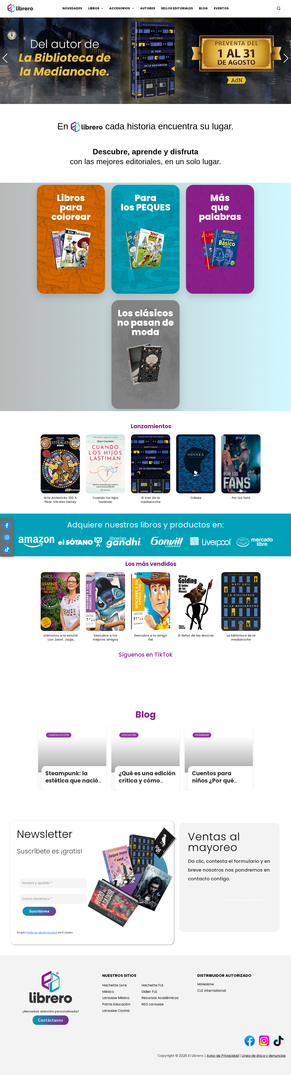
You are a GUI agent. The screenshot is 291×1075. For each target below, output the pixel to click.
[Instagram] (7, 537)
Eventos (221, 8)
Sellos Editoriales (177, 8)
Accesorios (119, 8)
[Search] (279, 8)
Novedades (72, 8)
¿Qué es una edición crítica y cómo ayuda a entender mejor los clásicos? (147, 784)
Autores (147, 8)
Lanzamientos (151, 426)
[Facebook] (7, 525)
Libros (93, 8)
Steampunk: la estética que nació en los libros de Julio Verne (74, 784)
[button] (101, 8)
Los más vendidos (150, 564)
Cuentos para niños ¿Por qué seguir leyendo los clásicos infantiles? (220, 784)
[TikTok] (7, 549)
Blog (203, 8)
